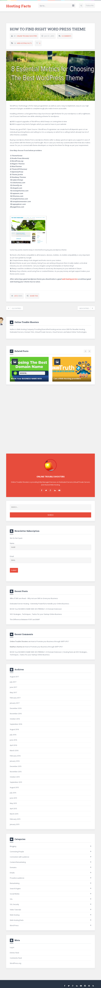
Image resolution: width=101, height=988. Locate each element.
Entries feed (14, 953)
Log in (12, 947)
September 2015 (16, 782)
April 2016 (13, 745)
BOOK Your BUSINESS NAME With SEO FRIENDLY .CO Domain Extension (36, 609)
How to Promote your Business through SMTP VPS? (50, 641)
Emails (12, 873)
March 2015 (14, 814)
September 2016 (16, 724)
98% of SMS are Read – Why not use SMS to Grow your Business (34, 598)
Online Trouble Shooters (27, 36)
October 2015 (15, 777)
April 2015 (13, 808)
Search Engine (15, 888)
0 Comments (66, 36)
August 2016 (14, 729)
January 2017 (14, 703)
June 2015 (13, 798)
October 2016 (15, 719)
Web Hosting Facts (24, 43)
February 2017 (15, 698)
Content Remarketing (18, 862)
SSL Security (14, 904)
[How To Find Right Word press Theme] (50, 76)
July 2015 (13, 793)
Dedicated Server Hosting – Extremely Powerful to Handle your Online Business (39, 604)
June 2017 (13, 687)
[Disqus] (50, 422)
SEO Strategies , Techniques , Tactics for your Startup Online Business (36, 614)
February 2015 (15, 819)
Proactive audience (17, 878)
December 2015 (15, 766)
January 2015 (14, 824)
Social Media (14, 894)
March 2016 (14, 750)
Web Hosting (14, 915)
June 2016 (13, 740)
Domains (13, 867)
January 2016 (14, 761)
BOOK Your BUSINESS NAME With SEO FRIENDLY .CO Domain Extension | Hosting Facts (41, 652)
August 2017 (14, 677)
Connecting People (17, 851)
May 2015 (13, 803)
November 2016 (16, 713)
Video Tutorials (15, 909)
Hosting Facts (18, 6)
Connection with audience (19, 857)
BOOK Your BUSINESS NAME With (26, 378)
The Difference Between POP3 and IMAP (25, 619)
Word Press (14, 925)
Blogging (13, 846)
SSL (11, 899)
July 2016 (13, 735)
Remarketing (14, 883)
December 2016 (15, 708)
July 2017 (13, 682)
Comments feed (16, 958)
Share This (34, 296)
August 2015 (14, 787)
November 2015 (16, 771)
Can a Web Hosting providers (67, 378)
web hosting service (70, 279)
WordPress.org (15, 963)
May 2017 (13, 692)
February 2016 (15, 756)
